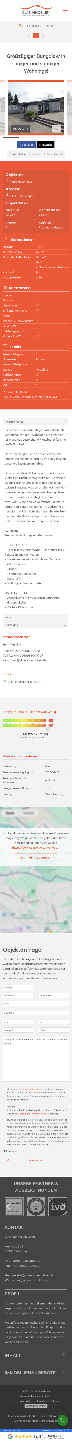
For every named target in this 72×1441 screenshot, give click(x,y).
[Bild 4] (61, 137)
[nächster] (63, 1206)
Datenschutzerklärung (31, 1089)
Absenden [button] (36, 1160)
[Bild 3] (44, 137)
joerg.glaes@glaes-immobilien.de (25, 660)
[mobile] (65, 10)
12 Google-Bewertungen (54, 1438)
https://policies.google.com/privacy (36, 847)
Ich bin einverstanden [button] (35, 857)
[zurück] (9, 1206)
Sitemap (56, 1401)
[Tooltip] (67, 1430)
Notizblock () (18, 154)
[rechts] (43, 35)
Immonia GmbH (43, 1396)
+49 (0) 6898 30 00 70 (62, 1420)
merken (35, 154)
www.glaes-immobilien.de (30, 1280)
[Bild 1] (11, 137)
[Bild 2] (27, 137)
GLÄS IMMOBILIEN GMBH (24, 682)
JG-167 (10, 214)
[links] (29, 35)
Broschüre (52, 154)
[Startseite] (36, 10)
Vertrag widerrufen (36, 1405)
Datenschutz (41, 1401)
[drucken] (62, 154)
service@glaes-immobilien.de (31, 1113)
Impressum (17, 1401)
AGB (28, 1401)
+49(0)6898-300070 (38, 26)
